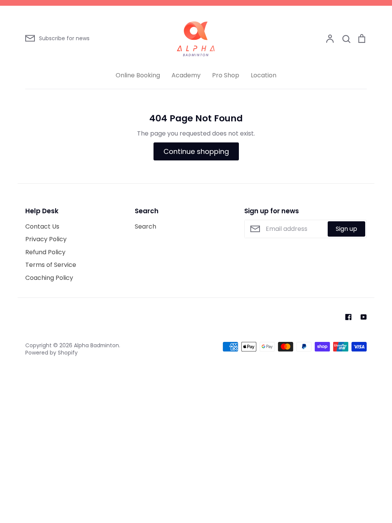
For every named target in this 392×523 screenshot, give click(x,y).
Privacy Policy (46, 239)
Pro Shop (225, 75)
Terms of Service (50, 264)
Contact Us (42, 226)
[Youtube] (363, 317)
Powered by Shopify (51, 352)
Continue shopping (196, 151)
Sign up (346, 228)
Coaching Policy (49, 277)
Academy (186, 75)
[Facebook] (348, 317)
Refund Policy (45, 252)
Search (145, 226)
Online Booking (138, 75)
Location (263, 75)
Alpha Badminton (96, 345)
